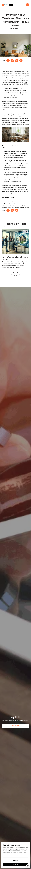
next (17, 274)
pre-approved (14, 113)
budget (25, 82)
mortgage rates (15, 71)
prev (13, 274)
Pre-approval (5, 115)
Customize (15, 860)
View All (15, 280)
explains (26, 84)
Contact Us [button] (15, 726)
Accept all (15, 864)
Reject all (15, 855)
